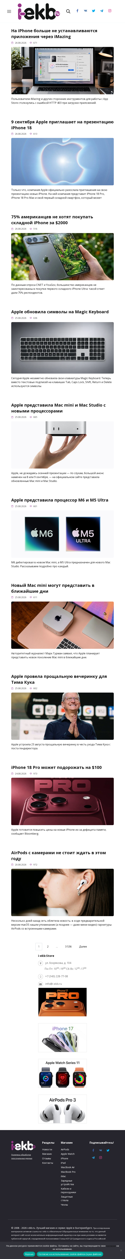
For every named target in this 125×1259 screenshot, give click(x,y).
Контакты (47, 1162)
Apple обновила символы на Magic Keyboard (60, 312)
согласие (111, 1245)
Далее (83, 946)
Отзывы (46, 1158)
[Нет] (121, 1250)
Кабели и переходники (68, 1190)
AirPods (65, 1149)
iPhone (64, 1158)
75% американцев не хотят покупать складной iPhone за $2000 (52, 220)
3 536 (68, 946)
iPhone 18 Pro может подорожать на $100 (56, 767)
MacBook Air (68, 1167)
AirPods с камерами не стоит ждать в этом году (58, 855)
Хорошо (29, 1254)
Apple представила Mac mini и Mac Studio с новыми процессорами (58, 408)
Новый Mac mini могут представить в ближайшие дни (52, 588)
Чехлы (64, 1204)
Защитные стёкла (67, 1198)
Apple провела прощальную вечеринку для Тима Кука (59, 679)
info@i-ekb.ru (53, 984)
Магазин (47, 1153)
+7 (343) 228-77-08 (56, 976)
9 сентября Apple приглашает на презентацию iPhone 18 (62, 124)
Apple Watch (68, 1153)
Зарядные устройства (67, 1182)
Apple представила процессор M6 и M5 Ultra (59, 500)
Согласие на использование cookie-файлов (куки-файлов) (70, 1254)
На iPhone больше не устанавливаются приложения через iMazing (54, 33)
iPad (63, 1162)
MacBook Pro (68, 1171)
